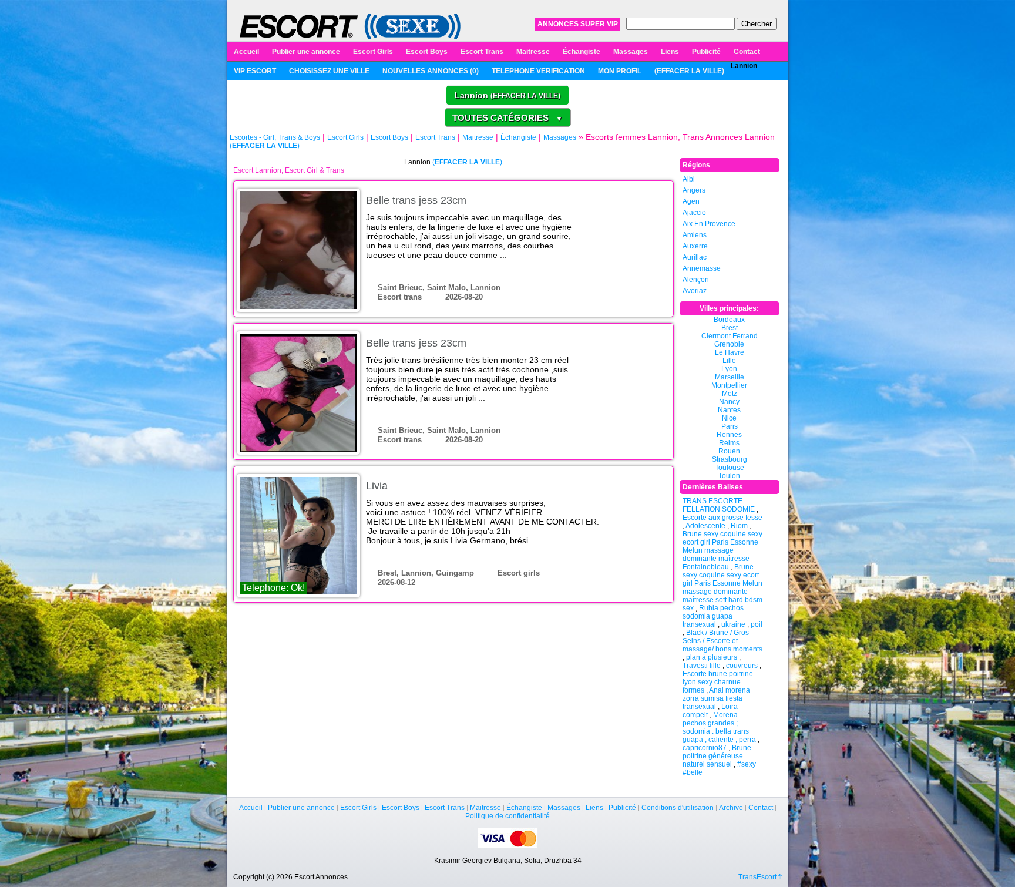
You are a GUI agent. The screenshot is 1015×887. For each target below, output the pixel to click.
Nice (729, 418)
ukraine (733, 624)
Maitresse (533, 52)
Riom (739, 526)
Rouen (729, 451)
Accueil (246, 52)
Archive (731, 808)
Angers (694, 190)
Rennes (729, 435)
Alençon (696, 279)
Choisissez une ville (329, 71)
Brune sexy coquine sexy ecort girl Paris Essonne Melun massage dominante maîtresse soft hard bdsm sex (722, 587)
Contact (747, 52)
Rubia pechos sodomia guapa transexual (713, 616)
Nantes (729, 410)
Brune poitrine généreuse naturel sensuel (717, 756)
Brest (729, 328)
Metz (729, 393)
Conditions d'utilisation (677, 808)
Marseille (729, 377)
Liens (670, 52)
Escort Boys (427, 52)
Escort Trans (482, 52)
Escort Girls (373, 52)
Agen (691, 201)
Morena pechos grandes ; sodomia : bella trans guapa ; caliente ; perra (719, 727)
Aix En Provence (709, 224)
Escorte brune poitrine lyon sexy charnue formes (718, 682)
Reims (729, 443)
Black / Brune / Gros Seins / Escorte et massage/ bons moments (722, 641)
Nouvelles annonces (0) (430, 71)
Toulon (729, 476)
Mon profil (619, 71)
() (689, 71)
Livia (377, 486)
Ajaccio (694, 213)
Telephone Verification (538, 71)
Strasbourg (729, 459)
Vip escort (255, 71)
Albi (689, 179)
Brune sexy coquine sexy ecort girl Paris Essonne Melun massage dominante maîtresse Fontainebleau (722, 550)
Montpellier (729, 385)
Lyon (729, 369)
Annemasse (702, 268)
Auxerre (695, 246)
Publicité (706, 52)
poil (756, 624)
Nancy (729, 402)
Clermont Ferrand (729, 336)
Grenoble (729, 344)
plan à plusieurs (711, 657)
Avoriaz (695, 291)
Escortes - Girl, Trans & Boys (275, 137)
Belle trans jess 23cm (416, 200)
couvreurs (742, 665)
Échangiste (581, 52)
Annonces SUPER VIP (577, 24)
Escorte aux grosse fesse (722, 517)
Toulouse (729, 467)
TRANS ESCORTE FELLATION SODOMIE (719, 505)
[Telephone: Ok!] (298, 535)
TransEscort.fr (760, 877)
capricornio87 (705, 748)
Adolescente (705, 526)
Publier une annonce (306, 52)
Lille (729, 361)
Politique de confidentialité (507, 816)
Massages (630, 52)
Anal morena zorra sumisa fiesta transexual (716, 698)
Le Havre (729, 352)
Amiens (695, 235)
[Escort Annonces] (350, 26)
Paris (729, 426)
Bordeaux (729, 319)
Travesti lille (702, 665)
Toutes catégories (507, 118)
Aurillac (695, 257)
